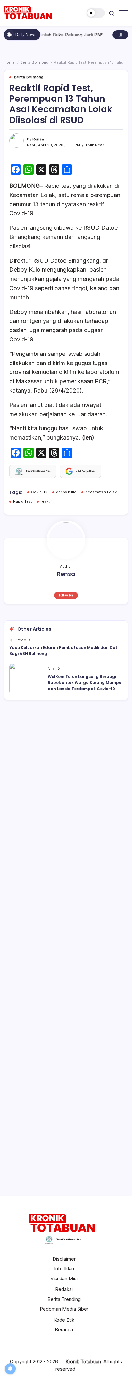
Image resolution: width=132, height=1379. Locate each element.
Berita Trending (64, 1299)
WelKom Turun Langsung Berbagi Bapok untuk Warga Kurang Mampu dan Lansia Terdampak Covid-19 (84, 682)
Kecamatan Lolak (101, 492)
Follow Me (66, 595)
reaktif (46, 501)
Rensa (38, 139)
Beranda (64, 1330)
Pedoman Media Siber (64, 1309)
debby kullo (66, 492)
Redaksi (64, 1289)
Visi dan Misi (64, 1278)
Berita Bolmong (34, 62)
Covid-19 (39, 492)
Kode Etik (64, 1320)
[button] (96, 13)
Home (9, 62)
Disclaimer (64, 1259)
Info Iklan (64, 1268)
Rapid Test (22, 501)
